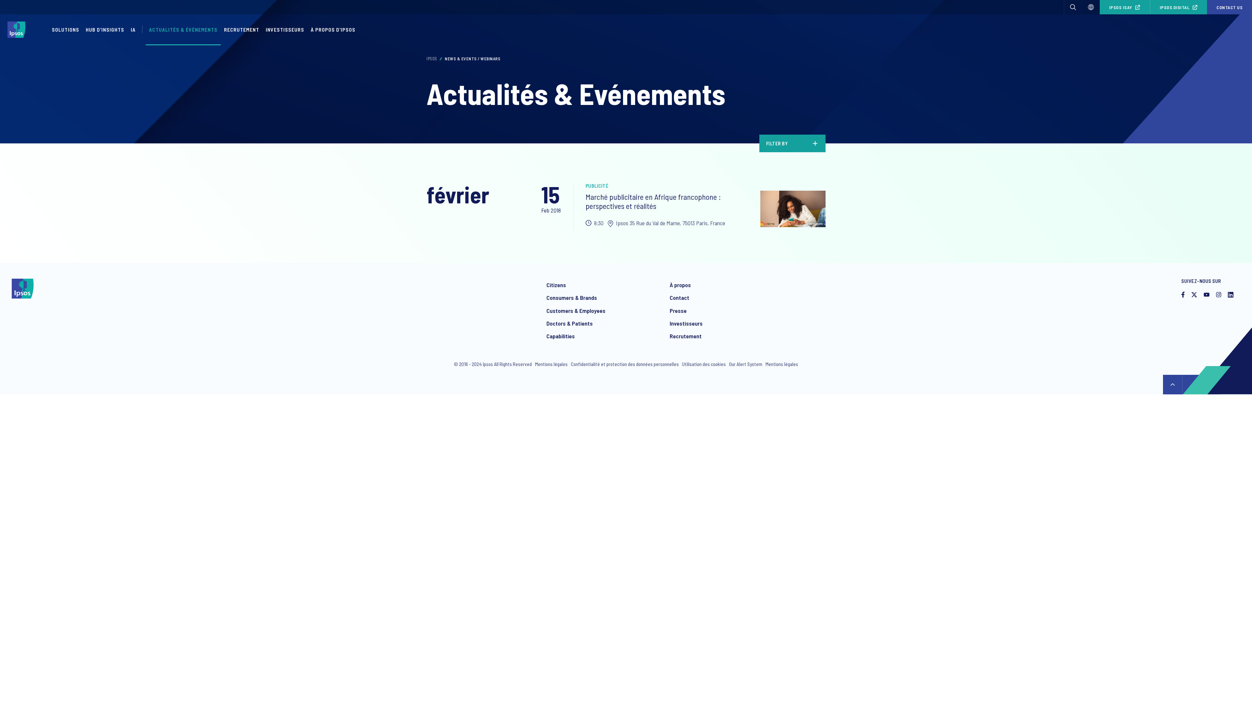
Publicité (597, 186)
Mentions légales (551, 364)
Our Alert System (745, 364)
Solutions (65, 29)
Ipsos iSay (1120, 7)
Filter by (777, 143)
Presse (678, 310)
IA (133, 29)
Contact (679, 297)
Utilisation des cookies (704, 364)
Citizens (556, 284)
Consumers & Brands (571, 297)
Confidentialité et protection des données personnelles (625, 364)
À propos (680, 284)
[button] (1073, 7)
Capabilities (560, 336)
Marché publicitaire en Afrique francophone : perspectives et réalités (653, 201)
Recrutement (241, 29)
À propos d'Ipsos (333, 29)
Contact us (1229, 7)
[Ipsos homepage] (18, 30)
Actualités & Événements (183, 29)
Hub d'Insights (105, 29)
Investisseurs (285, 29)
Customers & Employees (575, 310)
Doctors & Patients (569, 323)
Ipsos (431, 58)
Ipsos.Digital (1175, 7)
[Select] (1091, 7)
